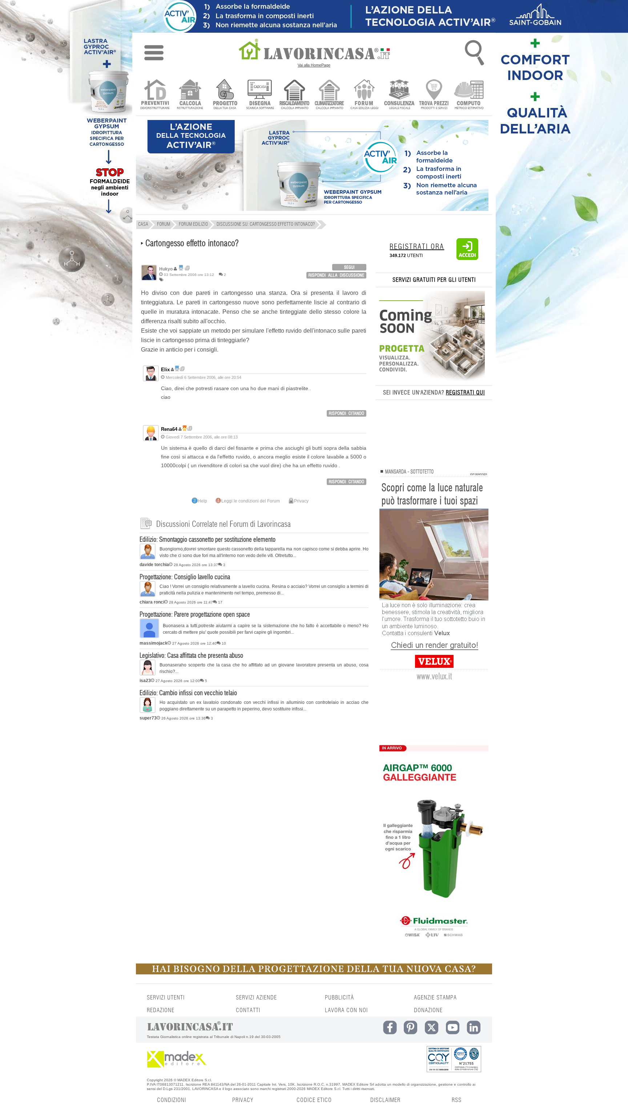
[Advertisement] (254, 780)
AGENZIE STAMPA (435, 998)
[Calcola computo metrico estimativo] (469, 95)
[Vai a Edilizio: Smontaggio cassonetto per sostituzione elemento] (148, 558)
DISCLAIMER (385, 1100)
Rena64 (169, 429)
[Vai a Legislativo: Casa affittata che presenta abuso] (148, 674)
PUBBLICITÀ (339, 998)
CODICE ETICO (314, 1100)
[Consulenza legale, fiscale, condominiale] (399, 95)
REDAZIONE (160, 1010)
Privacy (301, 501)
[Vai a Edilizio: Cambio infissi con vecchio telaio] (148, 711)
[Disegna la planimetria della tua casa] (259, 95)
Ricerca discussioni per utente (187, 268)
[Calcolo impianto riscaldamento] (294, 95)
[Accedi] (467, 258)
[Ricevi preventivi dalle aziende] (155, 95)
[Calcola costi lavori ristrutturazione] (190, 95)
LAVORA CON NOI (346, 1010)
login (349, 267)
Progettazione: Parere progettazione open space (195, 615)
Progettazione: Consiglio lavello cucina (185, 577)
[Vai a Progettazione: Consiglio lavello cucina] (148, 595)
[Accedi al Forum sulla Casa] (364, 95)
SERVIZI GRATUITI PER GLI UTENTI (434, 280)
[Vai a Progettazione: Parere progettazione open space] (149, 636)
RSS (457, 1100)
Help (202, 501)
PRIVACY (242, 1100)
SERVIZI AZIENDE (256, 998)
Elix (165, 369)
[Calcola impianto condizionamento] (329, 95)
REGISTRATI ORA (417, 247)
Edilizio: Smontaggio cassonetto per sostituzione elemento (207, 540)
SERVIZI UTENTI (166, 998)
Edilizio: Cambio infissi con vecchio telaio (188, 693)
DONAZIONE (428, 1010)
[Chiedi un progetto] (225, 95)
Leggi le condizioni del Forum (250, 501)
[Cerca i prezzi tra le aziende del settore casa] (434, 95)
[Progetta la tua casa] (314, 972)
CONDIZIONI (171, 1100)
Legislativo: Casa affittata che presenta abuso (191, 656)
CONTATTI (248, 1010)
